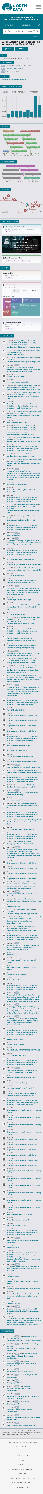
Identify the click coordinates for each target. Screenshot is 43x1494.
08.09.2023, (10, 345)
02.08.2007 (26, 1401)
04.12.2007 (25, 928)
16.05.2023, (34, 1336)
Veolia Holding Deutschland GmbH (27, 803)
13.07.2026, (10, 343)
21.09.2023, (10, 352)
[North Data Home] (13, 7)
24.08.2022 (17, 352)
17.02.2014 (10, 911)
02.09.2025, (17, 343)
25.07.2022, (26, 1361)
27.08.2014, (25, 506)
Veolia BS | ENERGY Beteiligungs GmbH (28, 392)
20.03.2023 (34, 1354)
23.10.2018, (17, 660)
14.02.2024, (20, 394)
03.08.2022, (17, 428)
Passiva (25, 291)
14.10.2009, (17, 886)
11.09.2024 (17, 439)
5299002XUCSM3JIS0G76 (14, 69)
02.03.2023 (28, 394)
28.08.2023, (10, 428)
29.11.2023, (13, 413)
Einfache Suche (10, 25)
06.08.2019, (10, 506)
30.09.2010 (28, 413)
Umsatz (13, 92)
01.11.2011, (34, 1344)
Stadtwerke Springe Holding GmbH (27, 385)
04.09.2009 (33, 1375)
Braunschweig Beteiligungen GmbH (27, 357)
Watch (22, 49)
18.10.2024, (32, 343)
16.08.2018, (17, 430)
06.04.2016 (17, 621)
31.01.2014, (10, 928)
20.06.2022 (32, 387)
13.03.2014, (17, 884)
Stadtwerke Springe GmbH (25, 658)
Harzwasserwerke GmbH (24, 426)
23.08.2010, (10, 886)
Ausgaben (35, 291)
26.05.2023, (25, 387)
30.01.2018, (32, 619)
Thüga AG (20, 350)
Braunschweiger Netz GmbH (25, 785)
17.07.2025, (29, 350)
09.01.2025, (10, 387)
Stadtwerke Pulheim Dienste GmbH (27, 568)
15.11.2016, (25, 660)
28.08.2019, (10, 430)
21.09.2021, (25, 428)
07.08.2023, (17, 345)
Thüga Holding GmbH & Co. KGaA (27, 341)
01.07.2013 (25, 432)
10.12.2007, (17, 928)
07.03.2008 (32, 886)
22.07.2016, (32, 430)
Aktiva (15, 291)
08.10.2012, (25, 884)
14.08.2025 (10, 359)
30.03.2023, (26, 1354)
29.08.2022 (25, 345)
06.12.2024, (36, 350)
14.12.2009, (20, 919)
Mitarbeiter (33, 92)
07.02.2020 (30, 668)
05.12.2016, (10, 621)
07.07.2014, (17, 432)
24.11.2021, (10, 1338)
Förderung (22, 92)
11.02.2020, (17, 619)
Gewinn (5, 92)
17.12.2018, (25, 619)
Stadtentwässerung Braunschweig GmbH (29, 411)
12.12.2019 (34, 1361)
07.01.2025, (26, 1336)
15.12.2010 (32, 660)
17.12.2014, (26, 1375)
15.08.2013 (26, 1386)
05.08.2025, (25, 343)
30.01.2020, (30, 677)
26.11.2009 (28, 919)
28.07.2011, (32, 506)
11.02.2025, (13, 394)
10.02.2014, (13, 919)
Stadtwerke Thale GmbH (24, 926)
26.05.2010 (10, 508)
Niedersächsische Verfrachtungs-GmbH (29, 820)
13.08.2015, (10, 432)
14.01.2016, (26, 1344)
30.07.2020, (32, 428)
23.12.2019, (20, 413)
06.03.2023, (13, 461)
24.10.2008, (25, 886)
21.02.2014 (38, 677)
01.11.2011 (10, 1346)
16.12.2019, (10, 660)
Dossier (8, 49)
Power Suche (25, 25)
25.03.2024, (17, 387)
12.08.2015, (17, 506)
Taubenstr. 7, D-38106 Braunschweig (14, 79)
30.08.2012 (17, 1338)
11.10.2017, (25, 430)
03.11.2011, (32, 884)
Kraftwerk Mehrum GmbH (24, 841)
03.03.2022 (20, 461)
